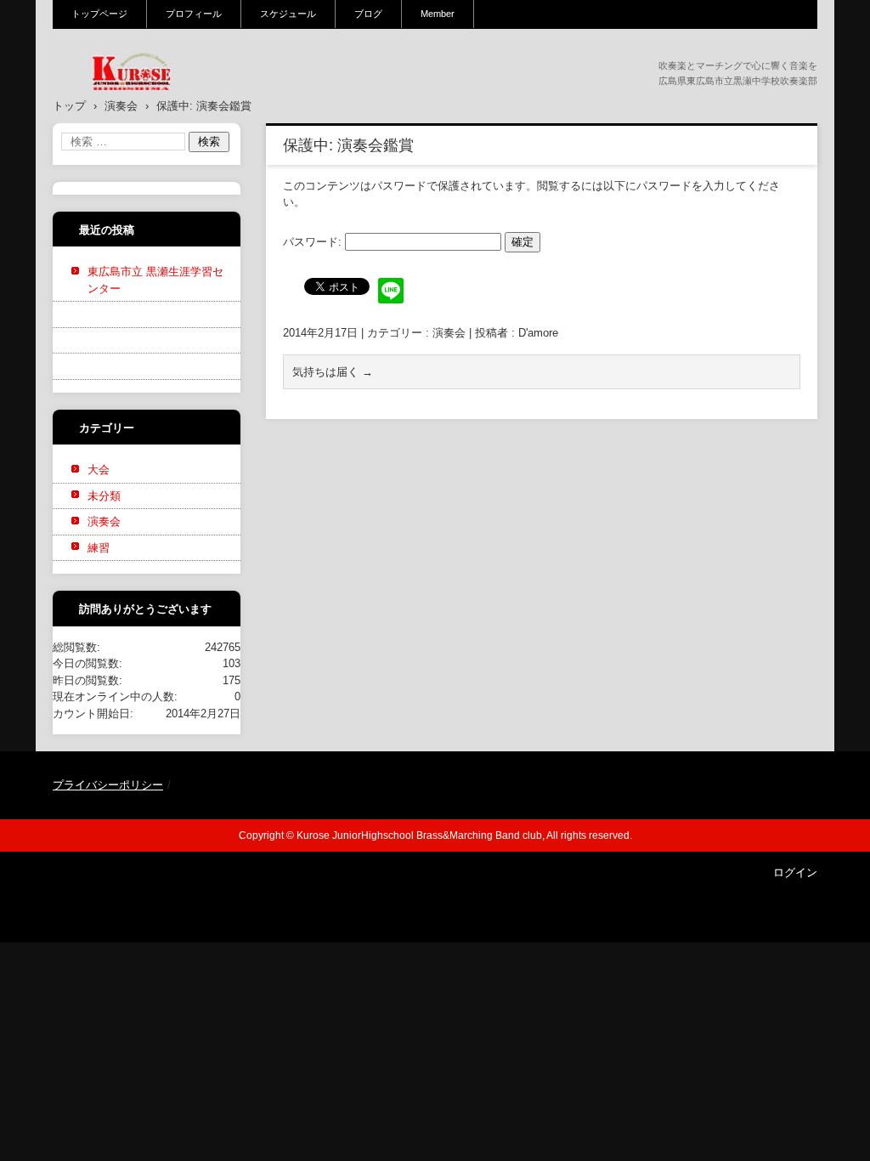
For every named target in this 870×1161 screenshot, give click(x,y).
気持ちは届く (332, 371)
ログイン (795, 872)
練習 (99, 547)
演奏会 (449, 332)
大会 (99, 469)
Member (438, 13)
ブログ (368, 13)
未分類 (104, 496)
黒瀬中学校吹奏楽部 (121, 101)
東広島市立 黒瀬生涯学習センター (155, 280)
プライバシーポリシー (108, 785)
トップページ (99, 13)
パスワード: (314, 241)
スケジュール (288, 13)
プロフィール (194, 13)
